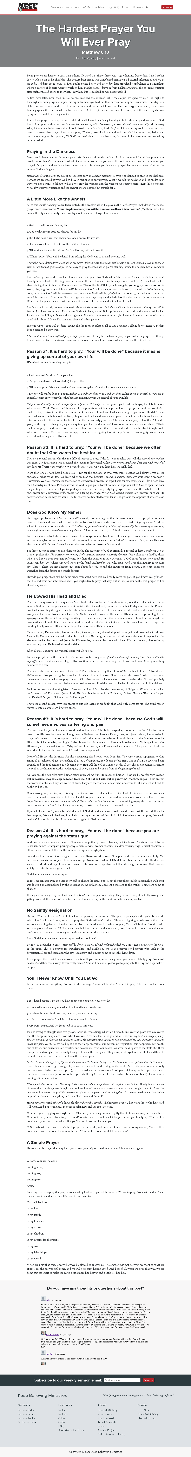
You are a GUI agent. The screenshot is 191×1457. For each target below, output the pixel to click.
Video (61, 1418)
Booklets (63, 1414)
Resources (71, 7)
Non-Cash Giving (147, 1414)
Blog (109, 7)
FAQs (61, 1426)
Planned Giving (146, 1418)
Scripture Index (27, 1422)
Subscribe (167, 7)
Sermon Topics (26, 1418)
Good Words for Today (71, 1430)
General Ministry (107, 1410)
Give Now (143, 1410)
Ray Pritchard (106, 1418)
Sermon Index (26, 1410)
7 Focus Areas (106, 1414)
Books (61, 1410)
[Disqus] (95, 1330)
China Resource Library (111, 1434)
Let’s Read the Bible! (93, 7)
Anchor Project (106, 1430)
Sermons (56, 7)
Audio (61, 1422)
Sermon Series (26, 1414)
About (125, 7)
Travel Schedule (107, 1422)
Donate (137, 7)
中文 (116, 7)
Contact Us (104, 1426)
